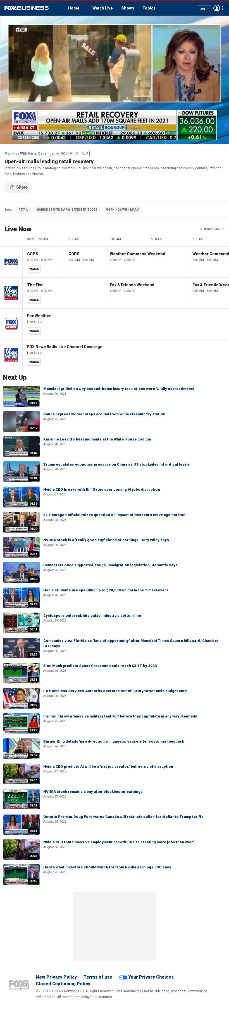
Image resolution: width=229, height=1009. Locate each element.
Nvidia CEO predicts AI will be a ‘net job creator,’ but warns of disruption (108, 766)
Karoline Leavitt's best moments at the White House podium (97, 439)
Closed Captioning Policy (63, 983)
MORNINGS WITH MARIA (122, 209)
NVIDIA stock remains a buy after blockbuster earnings (93, 791)
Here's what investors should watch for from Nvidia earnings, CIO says (107, 867)
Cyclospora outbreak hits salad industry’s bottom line (92, 615)
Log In (204, 8)
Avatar (216, 8)
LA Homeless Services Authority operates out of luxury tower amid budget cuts (115, 691)
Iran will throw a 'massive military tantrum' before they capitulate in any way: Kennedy (120, 716)
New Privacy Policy (56, 977)
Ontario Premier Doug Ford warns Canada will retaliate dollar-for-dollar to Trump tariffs (123, 817)
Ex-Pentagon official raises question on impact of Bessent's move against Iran (114, 515)
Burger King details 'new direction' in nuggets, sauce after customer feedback (113, 741)
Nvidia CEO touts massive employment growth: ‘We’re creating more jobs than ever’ (118, 842)
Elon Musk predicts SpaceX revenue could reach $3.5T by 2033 (100, 666)
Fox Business (26, 8)
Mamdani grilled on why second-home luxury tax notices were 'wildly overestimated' (119, 389)
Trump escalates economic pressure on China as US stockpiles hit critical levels (116, 464)
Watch (34, 269)
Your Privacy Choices (151, 977)
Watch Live (102, 8)
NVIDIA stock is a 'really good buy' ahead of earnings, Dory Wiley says (106, 540)
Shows (127, 8)
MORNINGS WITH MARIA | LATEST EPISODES (66, 209)
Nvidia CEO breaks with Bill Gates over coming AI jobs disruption (101, 489)
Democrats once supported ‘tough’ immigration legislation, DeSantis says (110, 565)
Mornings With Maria (20, 153)
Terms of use (98, 977)
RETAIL (23, 209)
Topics (149, 8)
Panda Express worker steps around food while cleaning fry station (104, 414)
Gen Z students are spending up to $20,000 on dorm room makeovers (105, 590)
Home (74, 8)
